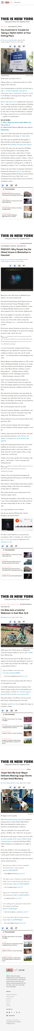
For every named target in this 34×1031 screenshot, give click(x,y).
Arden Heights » (6, 574)
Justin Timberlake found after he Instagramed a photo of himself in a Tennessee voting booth (17, 93)
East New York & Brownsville (10, 604)
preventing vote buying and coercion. (20, 144)
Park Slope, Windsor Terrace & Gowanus (13, 769)
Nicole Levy (6, 40)
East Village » (6, 206)
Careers (8, 1003)
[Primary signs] (17, 60)
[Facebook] (9, 1012)
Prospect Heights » (7, 192)
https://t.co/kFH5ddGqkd (14, 920)
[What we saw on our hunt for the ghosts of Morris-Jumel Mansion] (17, 278)
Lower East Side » (6, 731)
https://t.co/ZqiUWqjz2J (10, 908)
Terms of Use (9, 1020)
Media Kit (8, 1005)
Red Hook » (5, 724)
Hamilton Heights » (7, 213)
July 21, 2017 (24, 676)
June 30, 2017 (21, 873)
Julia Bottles (14, 40)
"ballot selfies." (26, 136)
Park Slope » (5, 199)
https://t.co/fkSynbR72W (10, 870)
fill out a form (14, 704)
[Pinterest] (11, 1012)
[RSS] (19, 1012)
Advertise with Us (10, 996)
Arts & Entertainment (26, 243)
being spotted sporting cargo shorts (14, 819)
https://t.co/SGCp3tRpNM (21, 884)
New (3, 102)
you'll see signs (20, 171)
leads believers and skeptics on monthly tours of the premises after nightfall (15, 438)
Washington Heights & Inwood (10, 243)
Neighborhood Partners (11, 994)
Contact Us (8, 999)
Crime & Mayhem (5, 246)
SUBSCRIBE (12, 1015)
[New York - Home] (9, 2)
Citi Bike (30, 652)
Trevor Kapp (16, 783)
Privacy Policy (16, 1020)
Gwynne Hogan (14, 259)
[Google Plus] (14, 1012)
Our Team (8, 1001)
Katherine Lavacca (6, 617)
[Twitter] (7, 1012)
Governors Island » (7, 738)
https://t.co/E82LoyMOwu (21, 895)
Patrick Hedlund (7, 783)
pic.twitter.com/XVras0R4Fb (11, 673)
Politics (20, 26)
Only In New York (12, 26)
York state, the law (11, 102)
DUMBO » (4, 717)
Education (13, 246)
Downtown (4, 26)
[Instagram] (16, 1012)
